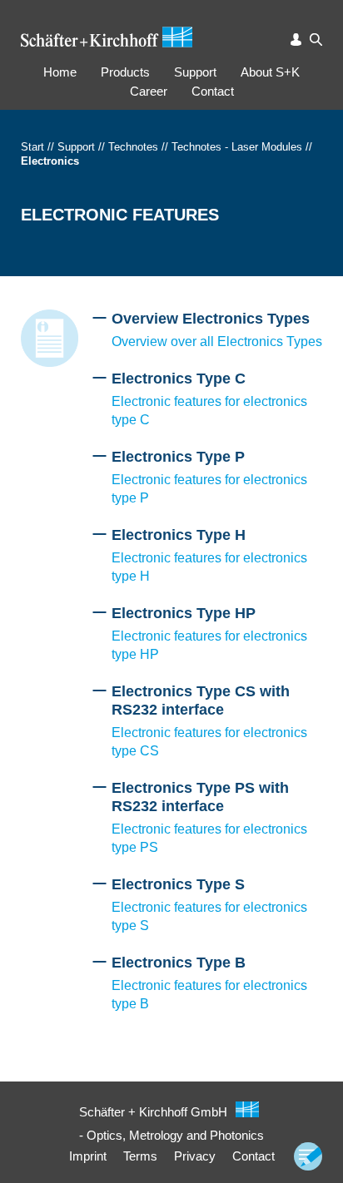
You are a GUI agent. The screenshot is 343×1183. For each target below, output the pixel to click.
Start (32, 147)
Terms (140, 1156)
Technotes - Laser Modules (237, 147)
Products (125, 72)
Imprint (88, 1156)
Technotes (133, 147)
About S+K (270, 72)
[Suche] (316, 39)
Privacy (195, 1156)
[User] (297, 39)
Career (148, 91)
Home (60, 72)
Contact (212, 91)
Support (195, 72)
